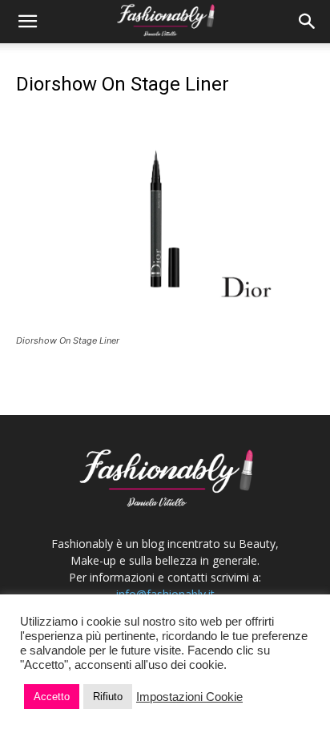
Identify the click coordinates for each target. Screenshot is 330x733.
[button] (27, 21)
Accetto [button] (52, 697)
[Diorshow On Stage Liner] (165, 325)
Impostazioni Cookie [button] (189, 697)
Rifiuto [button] (108, 697)
